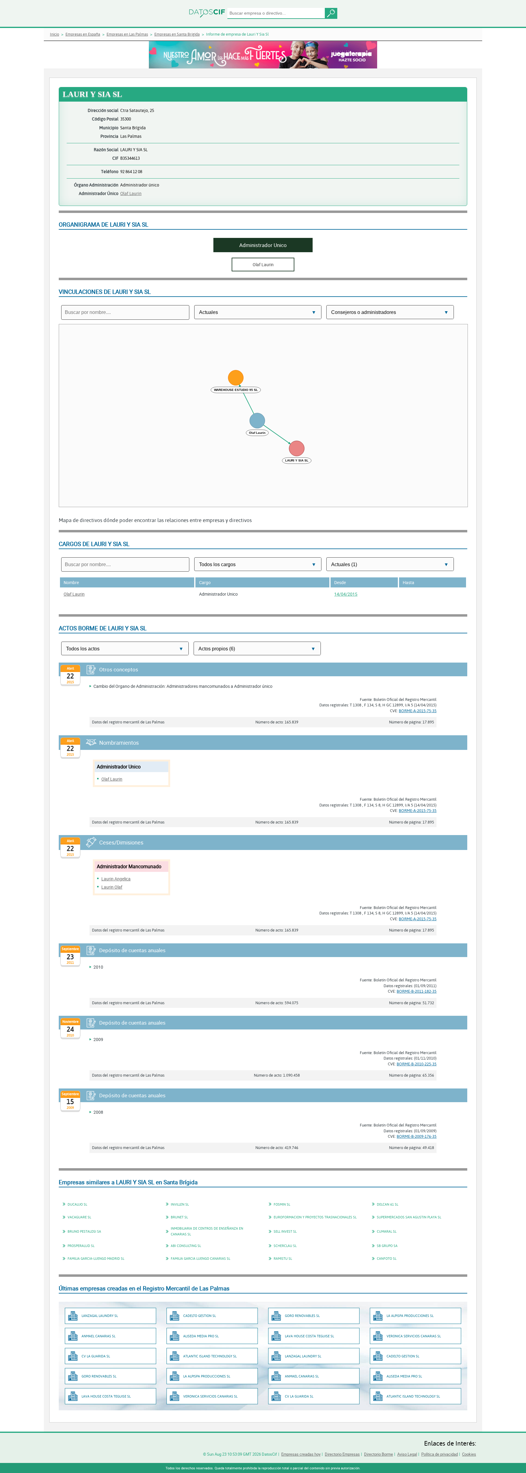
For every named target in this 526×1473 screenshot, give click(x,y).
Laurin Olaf (111, 887)
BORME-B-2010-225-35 (417, 1063)
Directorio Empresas (342, 1454)
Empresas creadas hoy (301, 1454)
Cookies (469, 1454)
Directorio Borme (378, 1454)
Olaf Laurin (131, 193)
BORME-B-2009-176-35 (417, 1136)
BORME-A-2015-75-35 (418, 710)
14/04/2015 (345, 594)
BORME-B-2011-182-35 (417, 991)
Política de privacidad (439, 1454)
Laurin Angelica (116, 879)
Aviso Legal (407, 1454)
